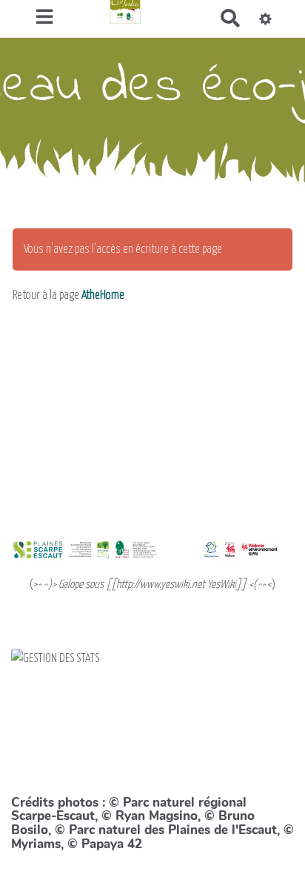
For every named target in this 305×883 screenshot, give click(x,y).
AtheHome (102, 295)
